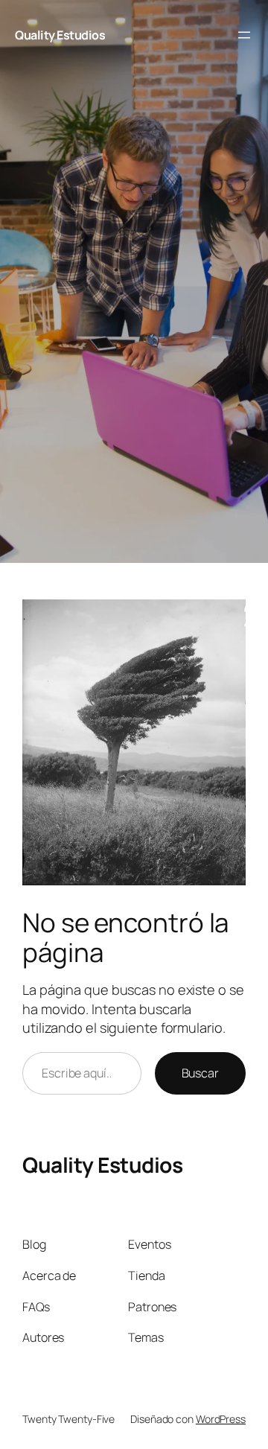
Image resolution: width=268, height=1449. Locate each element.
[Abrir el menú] (244, 35)
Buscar (200, 1073)
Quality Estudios (60, 35)
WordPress (221, 1419)
